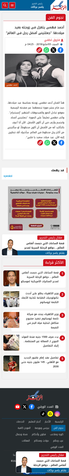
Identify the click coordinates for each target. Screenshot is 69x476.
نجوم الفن (58, 428)
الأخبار (48, 421)
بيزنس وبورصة (42, 428)
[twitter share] (53, 50)
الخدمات (20, 421)
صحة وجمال (22, 434)
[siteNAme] (58, 5)
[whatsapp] (39, 50)
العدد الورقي (45, 407)
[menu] (12, 5)
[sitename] (34, 395)
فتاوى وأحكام (39, 434)
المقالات (26, 440)
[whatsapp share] (46, 50)
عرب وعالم (58, 440)
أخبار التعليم (34, 421)
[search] (5, 5)
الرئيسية (59, 421)
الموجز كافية (24, 428)
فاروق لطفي (52, 40)
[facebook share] (60, 50)
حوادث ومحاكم (41, 440)
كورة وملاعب (56, 434)
